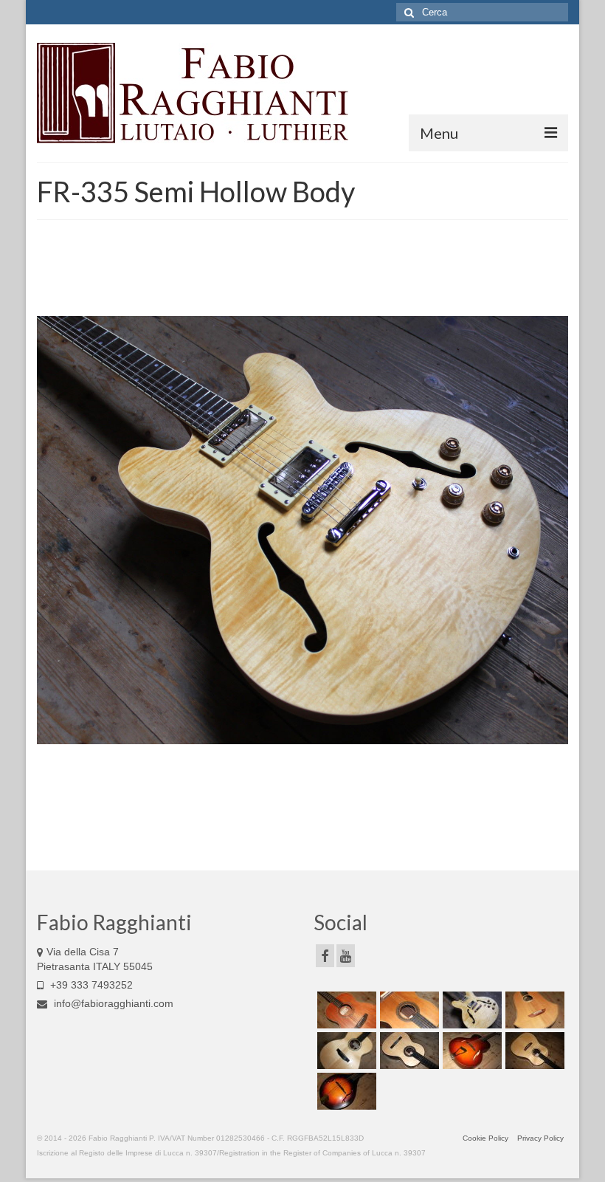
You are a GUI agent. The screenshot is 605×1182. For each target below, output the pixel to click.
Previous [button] (57, 530)
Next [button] (548, 530)
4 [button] (320, 818)
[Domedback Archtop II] (470, 1050)
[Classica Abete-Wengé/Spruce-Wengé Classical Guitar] (407, 1050)
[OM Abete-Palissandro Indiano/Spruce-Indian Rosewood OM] (345, 1050)
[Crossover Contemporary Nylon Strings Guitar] (407, 1010)
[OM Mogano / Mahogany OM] (345, 1010)
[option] (302, 530)
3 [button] (302, 818)
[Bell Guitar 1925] (533, 1010)
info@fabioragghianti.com (112, 1003)
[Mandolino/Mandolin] (345, 1091)
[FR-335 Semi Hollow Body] (470, 1010)
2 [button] (284, 818)
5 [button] (338, 818)
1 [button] (267, 818)
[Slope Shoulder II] (533, 1050)
